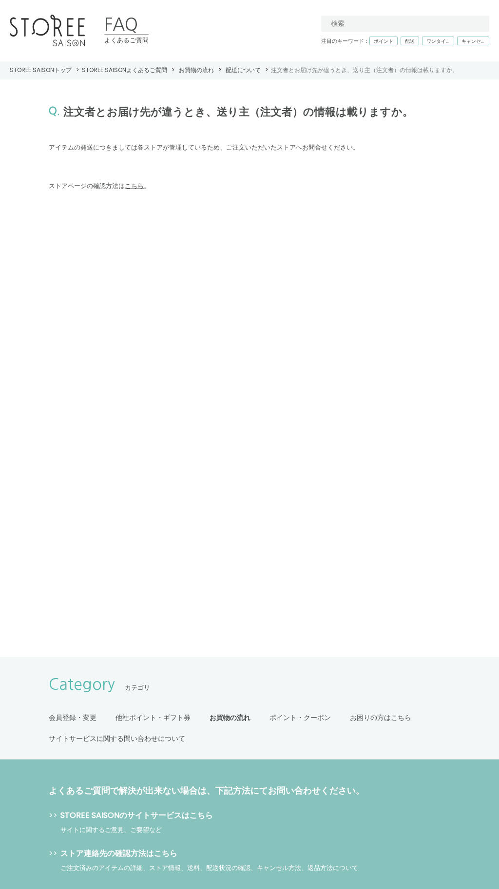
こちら (134, 185)
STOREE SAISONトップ (41, 70)
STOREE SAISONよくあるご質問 (124, 70)
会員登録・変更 (72, 717)
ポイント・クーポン (300, 717)
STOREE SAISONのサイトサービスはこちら (136, 815)
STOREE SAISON (47, 31)
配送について (243, 70)
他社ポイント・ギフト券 (153, 717)
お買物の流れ (196, 70)
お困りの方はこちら (380, 717)
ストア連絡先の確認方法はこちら (118, 853)
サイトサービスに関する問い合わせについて (117, 738)
